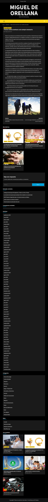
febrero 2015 (6, 364)
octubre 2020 (6, 240)
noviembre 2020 (7, 238)
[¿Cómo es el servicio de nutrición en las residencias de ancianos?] (13, 158)
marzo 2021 (6, 228)
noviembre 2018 (7, 268)
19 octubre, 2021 (7, 494)
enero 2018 (6, 288)
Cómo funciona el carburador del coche (11, 201)
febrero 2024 (6, 219)
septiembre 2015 (7, 353)
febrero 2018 (6, 286)
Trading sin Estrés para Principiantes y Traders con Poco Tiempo (16, 192)
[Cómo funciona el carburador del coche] (13, 484)
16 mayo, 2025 (7, 147)
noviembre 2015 (7, 348)
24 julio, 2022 (28, 472)
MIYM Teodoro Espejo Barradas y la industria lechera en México (16, 197)
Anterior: (14, 120)
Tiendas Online (10, 141)
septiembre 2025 (7, 215)
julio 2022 (6, 221)
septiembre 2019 (7, 249)
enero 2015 (6, 367)
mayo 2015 (6, 360)
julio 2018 (6, 277)
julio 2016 (6, 330)
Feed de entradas (7, 424)
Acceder (5, 421)
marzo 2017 (6, 311)
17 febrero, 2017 (7, 31)
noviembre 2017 (7, 293)
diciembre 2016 (7, 318)
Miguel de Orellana (24, 10)
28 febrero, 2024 (7, 474)
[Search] (44, 21)
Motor (5, 398)
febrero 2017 (6, 314)
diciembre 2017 (7, 291)
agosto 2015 (6, 355)
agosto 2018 (6, 274)
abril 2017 (6, 309)
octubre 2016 (6, 323)
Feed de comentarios (8, 426)
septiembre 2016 (7, 325)
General (10, 27)
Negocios (5, 400)
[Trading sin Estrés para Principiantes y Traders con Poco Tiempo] (13, 441)
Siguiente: (34, 120)
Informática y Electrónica (9, 391)
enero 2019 (6, 265)
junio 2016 (6, 332)
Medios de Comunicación (9, 395)
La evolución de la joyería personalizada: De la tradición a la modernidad (13, 145)
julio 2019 (6, 254)
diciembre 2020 (7, 235)
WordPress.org (7, 428)
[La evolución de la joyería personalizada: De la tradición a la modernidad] (13, 136)
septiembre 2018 (7, 272)
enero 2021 (6, 233)
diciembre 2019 (7, 245)
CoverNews (30, 500)
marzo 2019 (6, 263)
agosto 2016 (6, 327)
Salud (5, 409)
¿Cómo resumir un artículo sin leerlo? (11, 199)
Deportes (5, 27)
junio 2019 (6, 256)
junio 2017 (6, 304)
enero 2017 (6, 316)
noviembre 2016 (7, 321)
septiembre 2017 (7, 298)
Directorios (6, 383)
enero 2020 (6, 242)
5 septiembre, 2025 (7, 452)
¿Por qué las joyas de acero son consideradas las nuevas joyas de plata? (34, 145)
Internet (5, 393)
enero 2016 (6, 344)
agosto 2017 (6, 300)
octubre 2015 (6, 351)
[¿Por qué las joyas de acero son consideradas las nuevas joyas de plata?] (34, 136)
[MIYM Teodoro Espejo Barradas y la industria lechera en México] (13, 463)
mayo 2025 (6, 217)
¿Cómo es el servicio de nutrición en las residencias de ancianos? (12, 167)
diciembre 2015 (7, 346)
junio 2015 (6, 357)
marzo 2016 (6, 339)
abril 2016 (6, 337)
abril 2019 (6, 261)
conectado (15, 179)
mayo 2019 (6, 258)
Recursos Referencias (8, 407)
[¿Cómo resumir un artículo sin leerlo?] (34, 463)
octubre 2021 (6, 224)
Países (5, 405)
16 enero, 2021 (28, 147)
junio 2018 (6, 279)
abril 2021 (6, 226)
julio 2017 (6, 302)
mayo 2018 (6, 281)
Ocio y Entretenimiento (29, 141)
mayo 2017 (6, 307)
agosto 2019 (6, 251)
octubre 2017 (6, 295)
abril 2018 (6, 284)
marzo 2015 (6, 362)
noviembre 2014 (7, 369)
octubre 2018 (6, 270)
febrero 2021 (6, 231)
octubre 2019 (6, 247)
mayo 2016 (6, 334)
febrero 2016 (6, 341)
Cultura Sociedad (28, 139)
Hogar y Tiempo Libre (39, 139)
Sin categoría (6, 412)
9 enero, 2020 (7, 169)
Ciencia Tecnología (7, 376)
